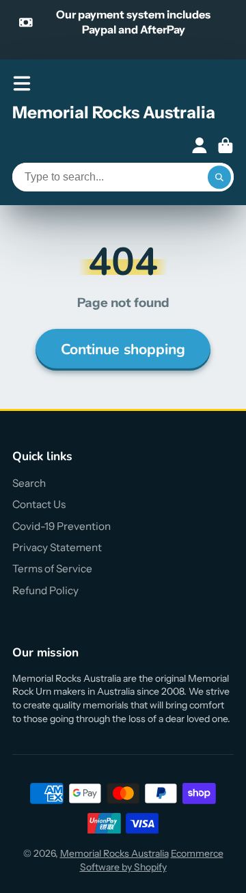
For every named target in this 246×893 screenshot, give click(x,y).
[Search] (219, 177)
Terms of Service (52, 568)
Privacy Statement (57, 547)
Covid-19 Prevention (61, 526)
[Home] (113, 115)
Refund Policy (45, 590)
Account (199, 145)
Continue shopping (123, 349)
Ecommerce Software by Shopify (151, 860)
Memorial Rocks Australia (114, 853)
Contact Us (39, 504)
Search (29, 483)
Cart (225, 145)
